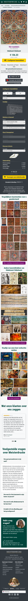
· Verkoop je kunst (18, 565)
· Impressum (4, 565)
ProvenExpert (9, 435)
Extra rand (4, 96)
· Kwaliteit (17, 567)
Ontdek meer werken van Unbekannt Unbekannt (14, 343)
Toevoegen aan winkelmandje (15, 177)
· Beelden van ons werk (20, 569)
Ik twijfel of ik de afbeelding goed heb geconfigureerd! (13, 510)
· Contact (4, 564)
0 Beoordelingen (17, 83)
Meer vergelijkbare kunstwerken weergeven (14, 263)
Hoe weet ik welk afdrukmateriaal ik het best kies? (14, 503)
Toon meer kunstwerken (14, 398)
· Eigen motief (18, 564)
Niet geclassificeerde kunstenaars (18, 5)
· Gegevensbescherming (7, 569)
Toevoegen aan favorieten (15, 80)
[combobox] (14, 98)
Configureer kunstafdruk (15, 60)
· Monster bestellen (19, 573)
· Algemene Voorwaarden (7, 567)
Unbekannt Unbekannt (7, 7)
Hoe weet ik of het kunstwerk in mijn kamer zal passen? (14, 496)
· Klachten (4, 573)
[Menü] (1, 2)
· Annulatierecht (5, 571)
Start (2, 5)
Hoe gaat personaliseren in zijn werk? (12, 460)
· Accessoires (18, 571)
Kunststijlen (7, 5)
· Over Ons (4, 574)
